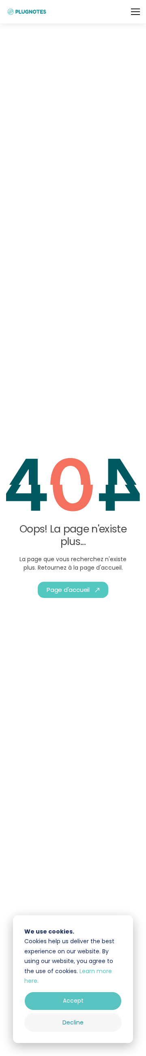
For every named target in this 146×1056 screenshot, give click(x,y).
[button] (135, 11)
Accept (73, 1001)
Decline (73, 1022)
